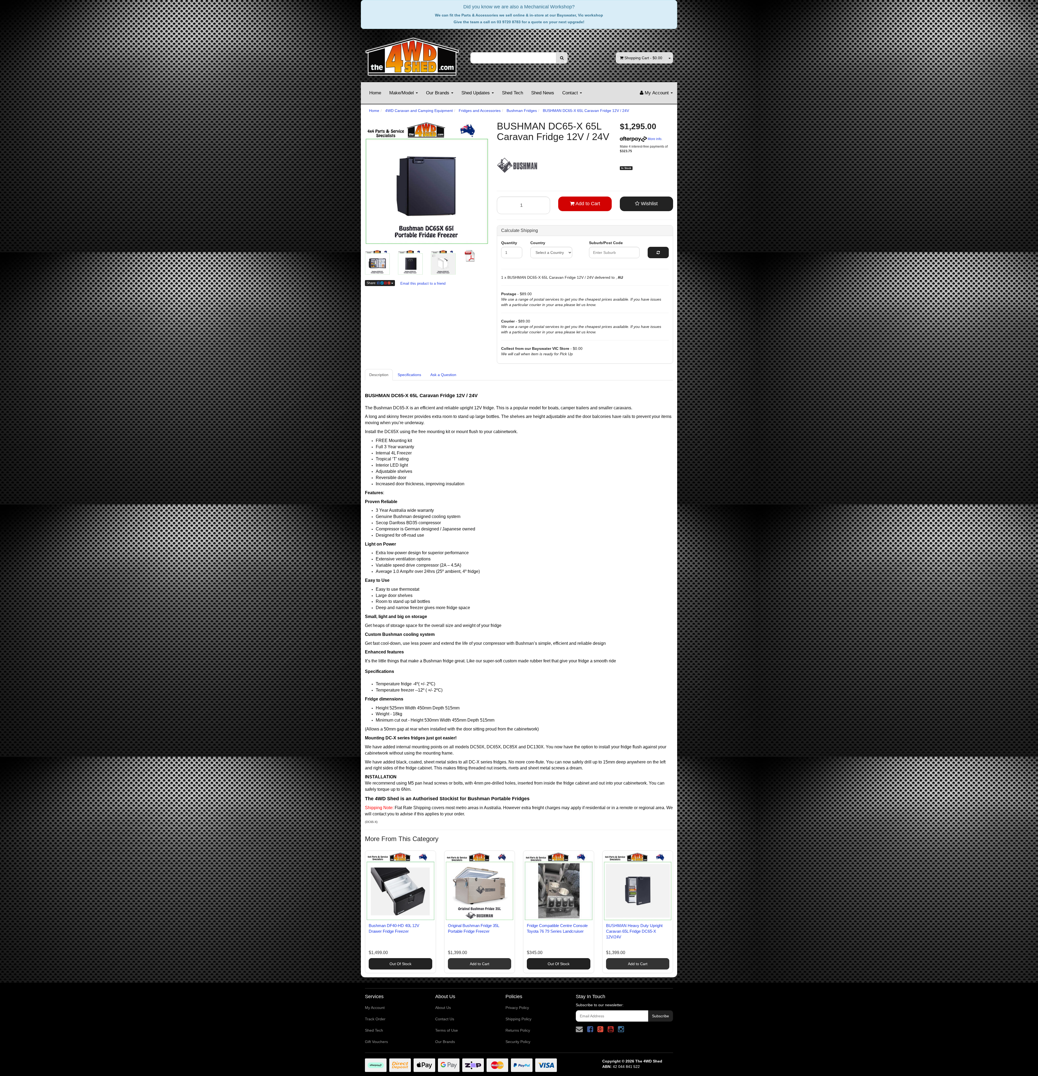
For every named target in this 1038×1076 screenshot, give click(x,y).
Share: (372, 283)
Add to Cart (587, 203)
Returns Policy (517, 1030)
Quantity (509, 243)
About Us (443, 1007)
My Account (375, 1007)
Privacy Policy (517, 1007)
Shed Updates (476, 92)
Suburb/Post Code (606, 243)
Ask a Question (443, 375)
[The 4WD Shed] (412, 55)
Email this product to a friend (422, 283)
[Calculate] (658, 252)
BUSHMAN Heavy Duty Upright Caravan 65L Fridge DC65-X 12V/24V (634, 931)
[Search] (562, 58)
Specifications (409, 375)
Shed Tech (512, 92)
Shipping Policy (518, 1019)
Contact (570, 92)
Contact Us (444, 1019)
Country (537, 243)
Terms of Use (446, 1030)
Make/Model (402, 92)
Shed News (542, 92)
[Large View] (377, 262)
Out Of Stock (400, 964)
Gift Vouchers (376, 1042)
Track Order (375, 1019)
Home (375, 92)
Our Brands (438, 92)
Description (378, 375)
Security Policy (517, 1042)
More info (654, 139)
